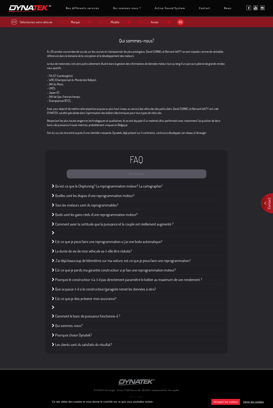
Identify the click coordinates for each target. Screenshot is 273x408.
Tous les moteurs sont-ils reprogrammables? (86, 205)
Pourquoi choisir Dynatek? (73, 335)
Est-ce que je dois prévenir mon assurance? (85, 298)
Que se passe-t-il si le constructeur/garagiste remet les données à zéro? (105, 289)
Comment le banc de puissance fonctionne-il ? (87, 316)
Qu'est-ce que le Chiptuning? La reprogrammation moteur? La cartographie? (108, 186)
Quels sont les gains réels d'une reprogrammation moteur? (96, 214)
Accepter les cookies (226, 401)
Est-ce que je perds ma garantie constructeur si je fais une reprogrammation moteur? (115, 270)
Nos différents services (82, 8)
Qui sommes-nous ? (127, 8)
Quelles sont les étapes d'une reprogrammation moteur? (94, 195)
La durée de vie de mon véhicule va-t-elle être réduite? (93, 251)
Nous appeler (173, 390)
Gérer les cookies (253, 401)
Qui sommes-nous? (68, 325)
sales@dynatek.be (159, 390)
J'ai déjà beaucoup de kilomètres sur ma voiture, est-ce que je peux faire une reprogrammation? (122, 260)
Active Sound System (170, 8)
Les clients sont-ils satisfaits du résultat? (83, 344)
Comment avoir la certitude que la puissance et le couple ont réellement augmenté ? (113, 224)
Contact (204, 8)
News (228, 8)
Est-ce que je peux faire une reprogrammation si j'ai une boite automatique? (108, 241)
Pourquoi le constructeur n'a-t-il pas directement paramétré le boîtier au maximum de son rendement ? (128, 279)
